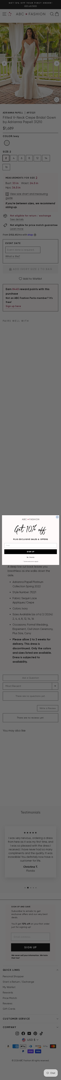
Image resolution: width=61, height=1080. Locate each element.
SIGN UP (30, 551)
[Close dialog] (57, 517)
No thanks (30, 557)
